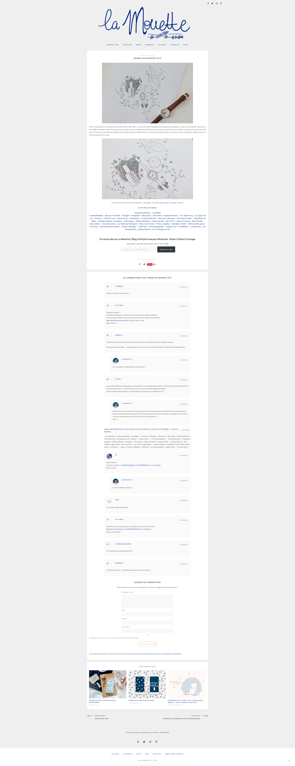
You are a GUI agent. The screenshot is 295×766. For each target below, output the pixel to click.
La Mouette (127, 359)
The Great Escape (183, 218)
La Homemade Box (149, 218)
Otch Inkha (157, 215)
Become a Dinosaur (167, 218)
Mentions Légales (174, 754)
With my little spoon (196, 224)
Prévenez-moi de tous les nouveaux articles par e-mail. (114, 638)
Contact (157, 754)
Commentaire (128, 592)
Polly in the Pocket (147, 224)
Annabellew (184, 226)
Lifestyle (127, 44)
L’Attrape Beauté (105, 221)
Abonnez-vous (166, 249)
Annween (119, 563)
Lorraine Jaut (195, 226)
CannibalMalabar (96, 215)
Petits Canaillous (163, 224)
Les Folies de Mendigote (127, 224)
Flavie (162, 203)
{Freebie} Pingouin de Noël (141, 700)
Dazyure (98, 218)
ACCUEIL (115, 754)
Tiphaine (119, 286)
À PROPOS (128, 754)
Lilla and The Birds (112, 215)
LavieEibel (156, 213)
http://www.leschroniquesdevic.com (119, 320)
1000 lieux (94, 226)
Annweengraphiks (156, 226)
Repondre (184, 287)
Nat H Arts (170, 221)
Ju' (116, 454)
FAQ (147, 754)
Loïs (117, 499)
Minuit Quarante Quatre (109, 226)
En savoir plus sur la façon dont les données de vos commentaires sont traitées (153, 654)
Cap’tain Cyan (109, 218)
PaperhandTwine (171, 215)
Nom (123, 610)
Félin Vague (129, 221)
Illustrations (151, 259)
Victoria (119, 305)
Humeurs (149, 44)
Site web (125, 627)
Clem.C (118, 379)
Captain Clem (171, 226)
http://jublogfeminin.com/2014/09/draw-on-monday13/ (141, 465)
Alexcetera (146, 215)
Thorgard (125, 215)
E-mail (124, 619)
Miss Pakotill (197, 221)
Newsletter (113, 44)
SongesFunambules (142, 213)
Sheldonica (134, 218)
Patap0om (135, 215)
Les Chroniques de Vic (161, 229)
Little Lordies (94, 224)
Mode (138, 44)
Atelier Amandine (142, 221)
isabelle (119, 335)
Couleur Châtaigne (128, 226)
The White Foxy (186, 215)
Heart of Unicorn (183, 221)
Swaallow (118, 221)
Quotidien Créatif (179, 224)
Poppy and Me (158, 221)
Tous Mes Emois (108, 224)
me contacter (164, 732)
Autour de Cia (122, 218)
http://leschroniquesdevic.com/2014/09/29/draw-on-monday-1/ (128, 529)
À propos (174, 44)
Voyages (162, 44)
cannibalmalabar (123, 544)
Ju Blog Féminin (144, 229)
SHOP (138, 754)
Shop (185, 44)
